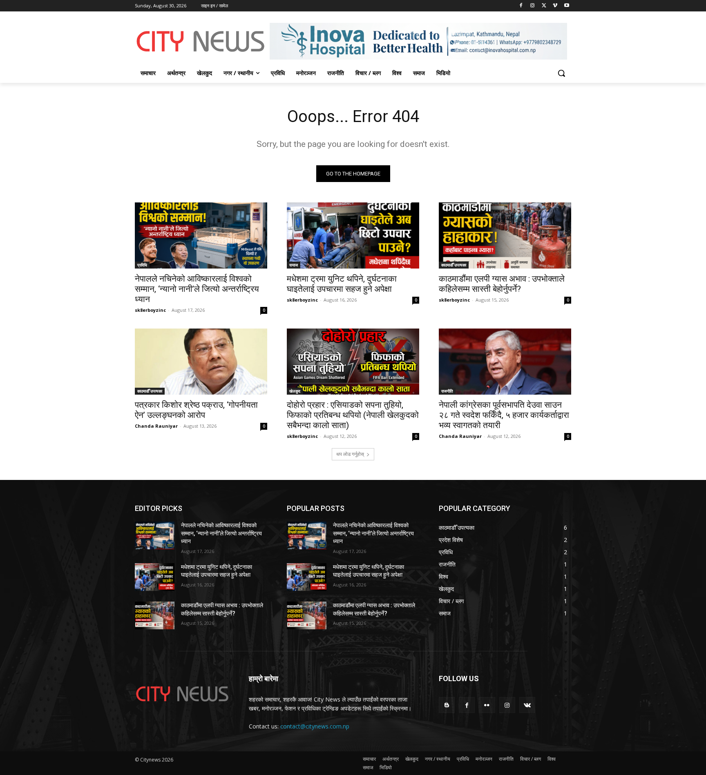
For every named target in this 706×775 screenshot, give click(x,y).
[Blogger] (447, 705)
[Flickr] (487, 705)
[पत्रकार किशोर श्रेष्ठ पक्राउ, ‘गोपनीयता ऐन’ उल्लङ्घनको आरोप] (201, 362)
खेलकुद (294, 391)
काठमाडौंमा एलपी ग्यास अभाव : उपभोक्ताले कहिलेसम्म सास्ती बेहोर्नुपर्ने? (502, 284)
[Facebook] (521, 6)
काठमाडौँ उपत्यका (453, 265)
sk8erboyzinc (150, 310)
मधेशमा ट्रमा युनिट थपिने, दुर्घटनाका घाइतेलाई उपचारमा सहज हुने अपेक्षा (342, 284)
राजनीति (447, 391)
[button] (561, 73)
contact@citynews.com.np (314, 726)
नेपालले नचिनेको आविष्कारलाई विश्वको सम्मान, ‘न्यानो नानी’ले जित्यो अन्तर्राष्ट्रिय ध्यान (197, 289)
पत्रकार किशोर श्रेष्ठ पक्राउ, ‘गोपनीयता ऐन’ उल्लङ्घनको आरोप (196, 410)
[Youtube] (566, 6)
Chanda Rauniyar (156, 426)
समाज (293, 265)
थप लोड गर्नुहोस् (350, 454)
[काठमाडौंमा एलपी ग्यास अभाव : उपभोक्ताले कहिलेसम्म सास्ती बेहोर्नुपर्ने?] (505, 235)
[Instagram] (532, 6)
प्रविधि (142, 265)
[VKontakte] (527, 705)
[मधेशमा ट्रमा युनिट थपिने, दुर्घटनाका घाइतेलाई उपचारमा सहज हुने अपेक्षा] (353, 235)
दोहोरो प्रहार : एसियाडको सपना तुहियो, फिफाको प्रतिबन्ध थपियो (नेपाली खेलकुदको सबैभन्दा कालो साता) (353, 415)
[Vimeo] (555, 6)
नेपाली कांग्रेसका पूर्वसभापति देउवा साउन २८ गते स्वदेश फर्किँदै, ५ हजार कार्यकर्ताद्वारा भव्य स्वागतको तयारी (504, 415)
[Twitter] (544, 6)
